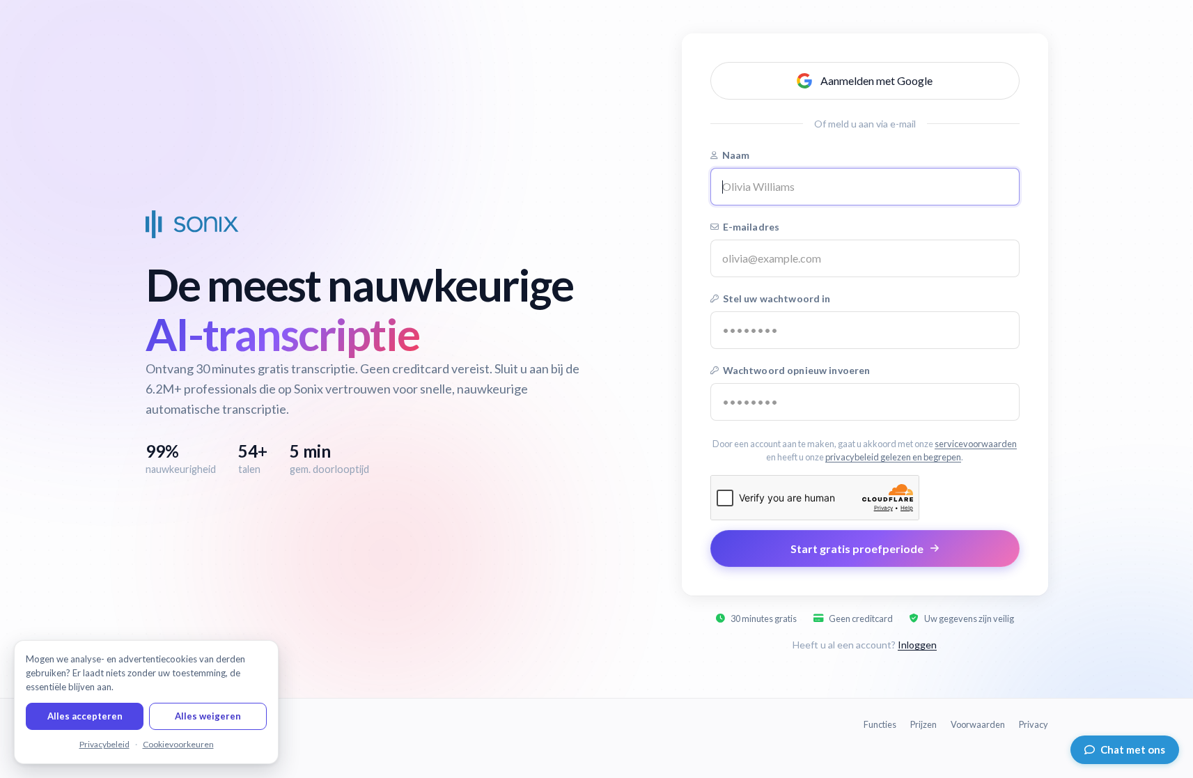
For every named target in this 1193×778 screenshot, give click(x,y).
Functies (880, 724)
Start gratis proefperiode (856, 548)
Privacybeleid (104, 744)
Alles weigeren (208, 716)
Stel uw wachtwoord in (777, 298)
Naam (736, 155)
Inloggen (917, 645)
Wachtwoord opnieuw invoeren (797, 370)
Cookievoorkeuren (178, 744)
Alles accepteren (85, 716)
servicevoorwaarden (976, 443)
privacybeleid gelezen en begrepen (893, 456)
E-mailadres (751, 227)
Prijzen (923, 724)
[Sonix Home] (192, 224)
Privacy (1033, 724)
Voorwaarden (978, 724)
